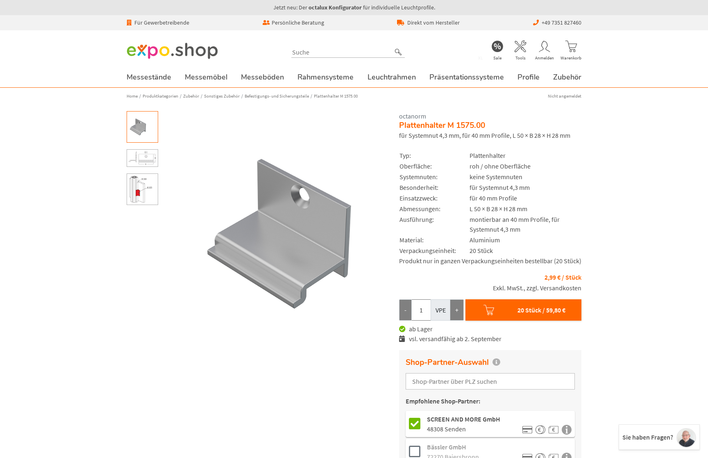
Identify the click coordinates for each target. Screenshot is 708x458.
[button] (398, 52)
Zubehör (191, 96)
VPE (441, 310)
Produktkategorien (160, 96)
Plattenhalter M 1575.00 (336, 96)
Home (132, 96)
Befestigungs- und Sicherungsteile (277, 96)
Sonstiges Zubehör (222, 96)
